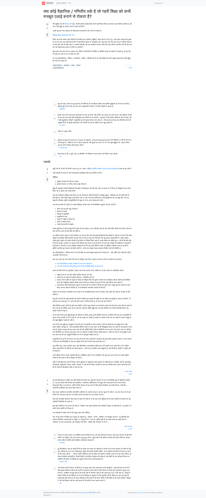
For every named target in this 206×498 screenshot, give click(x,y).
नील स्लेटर (62, 125)
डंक (60, 156)
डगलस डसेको (128, 371)
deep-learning (57, 65)
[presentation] (55, 177)
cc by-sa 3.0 (142, 492)
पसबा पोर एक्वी (63, 148)
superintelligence (58, 68)
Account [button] (158, 3)
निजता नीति (91, 492)
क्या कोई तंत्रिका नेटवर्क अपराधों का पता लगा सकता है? (74, 263)
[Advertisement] (92, 84)
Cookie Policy (81, 492)
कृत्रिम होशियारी (61, 3)
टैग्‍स (69, 3)
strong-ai (66, 65)
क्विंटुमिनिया (62, 109)
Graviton (129, 65)
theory (78, 65)
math (72, 65)
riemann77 (63, 134)
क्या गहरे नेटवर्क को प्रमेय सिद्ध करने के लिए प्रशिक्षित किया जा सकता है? (80, 266)
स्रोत (130, 68)
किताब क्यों (68, 24)
